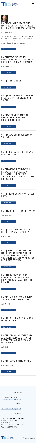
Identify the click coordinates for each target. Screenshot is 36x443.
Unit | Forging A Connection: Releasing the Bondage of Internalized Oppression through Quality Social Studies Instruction (17, 174)
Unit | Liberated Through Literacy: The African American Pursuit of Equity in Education (17, 59)
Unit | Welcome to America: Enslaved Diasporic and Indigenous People (15, 117)
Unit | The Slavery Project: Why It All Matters (17, 153)
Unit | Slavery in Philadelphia (16, 361)
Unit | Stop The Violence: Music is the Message (17, 319)
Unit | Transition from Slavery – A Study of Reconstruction (17, 298)
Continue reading (8, 49)
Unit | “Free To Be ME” (11, 80)
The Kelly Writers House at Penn (11, 399)
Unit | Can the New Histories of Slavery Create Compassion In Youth (17, 98)
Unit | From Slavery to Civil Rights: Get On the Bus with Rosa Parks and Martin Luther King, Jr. (16, 279)
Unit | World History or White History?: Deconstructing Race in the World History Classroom (18, 25)
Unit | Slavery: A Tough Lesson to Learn (16, 136)
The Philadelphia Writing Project (11, 409)
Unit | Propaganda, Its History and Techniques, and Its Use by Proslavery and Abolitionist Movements (17, 339)
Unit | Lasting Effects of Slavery (18, 211)
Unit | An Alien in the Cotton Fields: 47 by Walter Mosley (16, 230)
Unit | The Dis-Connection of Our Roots (17, 195)
